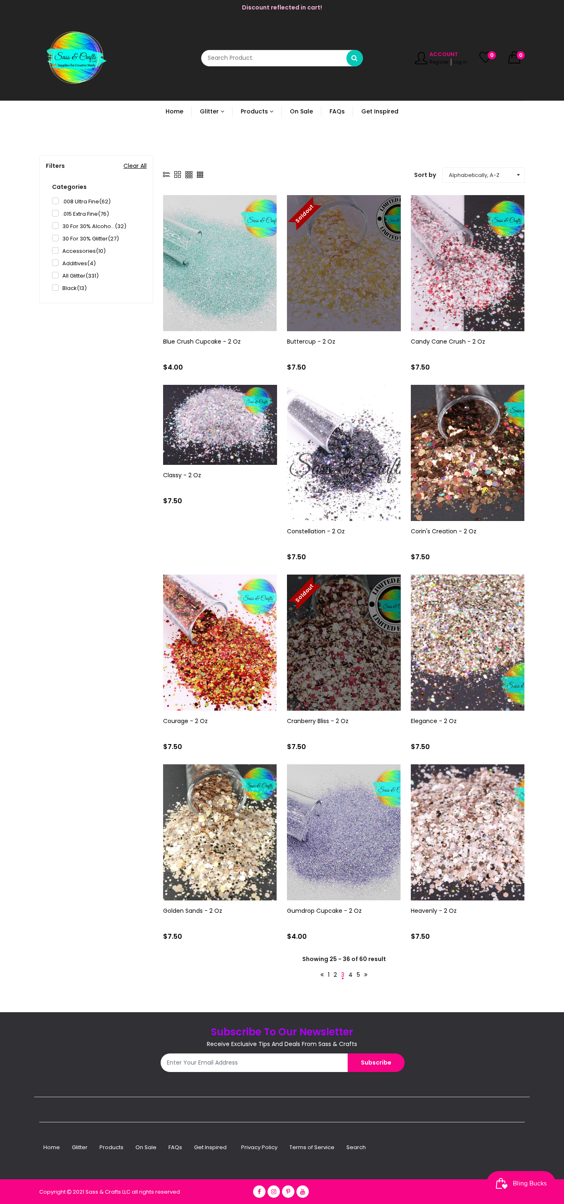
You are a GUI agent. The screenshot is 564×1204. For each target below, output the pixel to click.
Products (111, 1147)
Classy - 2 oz (182, 475)
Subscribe (376, 1062)
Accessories (84, 251)
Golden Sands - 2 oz (192, 911)
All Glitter (80, 276)
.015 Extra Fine (85, 214)
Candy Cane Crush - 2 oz (448, 341)
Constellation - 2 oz (316, 531)
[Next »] (365, 975)
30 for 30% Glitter (90, 239)
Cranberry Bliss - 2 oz (317, 721)
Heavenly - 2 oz (434, 911)
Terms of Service (311, 1147)
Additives (79, 263)
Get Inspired (210, 1147)
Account (443, 54)
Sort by (425, 175)
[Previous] (322, 975)
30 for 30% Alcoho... (94, 226)
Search (356, 1147)
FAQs (175, 1147)
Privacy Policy (259, 1147)
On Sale (145, 1147)
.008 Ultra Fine (86, 201)
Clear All (135, 166)
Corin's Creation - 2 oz (443, 531)
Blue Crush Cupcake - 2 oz (202, 341)
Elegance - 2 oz (434, 721)
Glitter (80, 1147)
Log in (460, 62)
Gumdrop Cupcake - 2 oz (324, 911)
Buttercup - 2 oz (311, 341)
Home (51, 1147)
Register (439, 62)
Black (74, 288)
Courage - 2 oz (185, 721)
